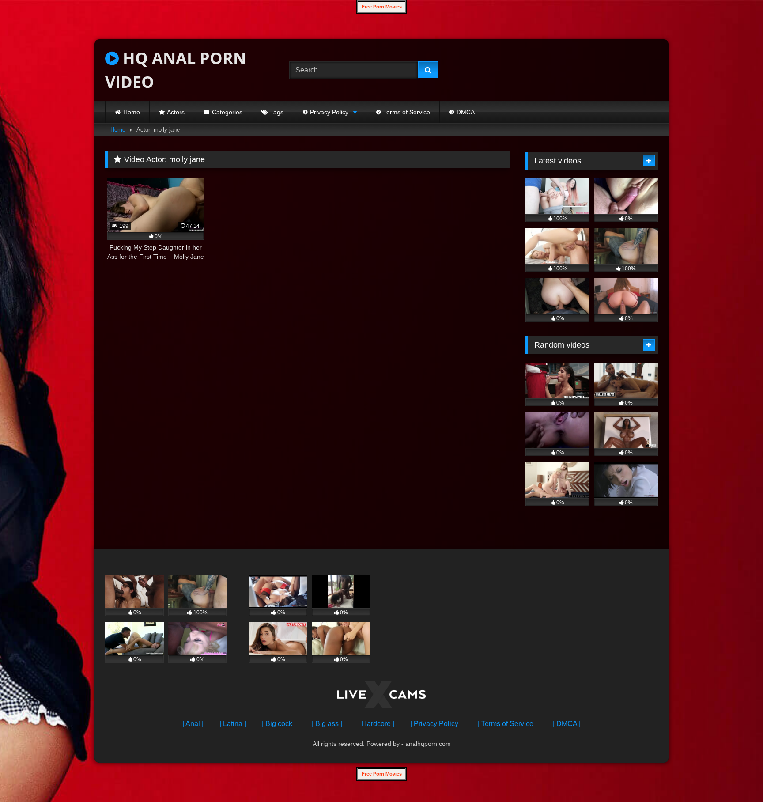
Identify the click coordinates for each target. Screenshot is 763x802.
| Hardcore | (376, 723)
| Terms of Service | (507, 723)
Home (131, 112)
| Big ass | (327, 723)
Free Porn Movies (382, 6)
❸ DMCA (462, 112)
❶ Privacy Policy (325, 112)
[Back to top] (735, 775)
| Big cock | (279, 723)
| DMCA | (567, 723)
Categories (227, 112)
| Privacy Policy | (436, 723)
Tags (276, 112)
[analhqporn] (381, 696)
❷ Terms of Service (403, 112)
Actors (176, 112)
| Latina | (232, 723)
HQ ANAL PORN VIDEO (175, 70)
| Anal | (193, 723)
